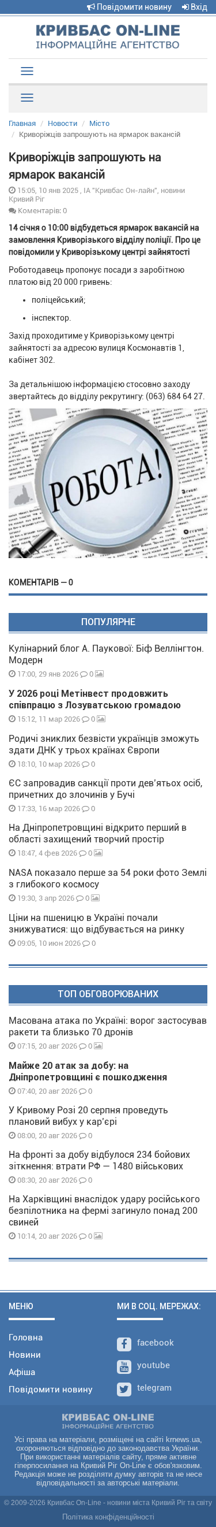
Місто (99, 123)
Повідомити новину (133, 7)
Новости (62, 123)
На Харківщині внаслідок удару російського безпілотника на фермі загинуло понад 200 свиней (104, 1211)
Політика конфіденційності (108, 1517)
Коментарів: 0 (41, 210)
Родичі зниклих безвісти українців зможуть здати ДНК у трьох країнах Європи (104, 744)
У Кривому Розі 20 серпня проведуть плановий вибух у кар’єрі (88, 1116)
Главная (22, 123)
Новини (25, 1355)
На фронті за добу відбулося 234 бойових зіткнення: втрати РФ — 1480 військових (99, 1160)
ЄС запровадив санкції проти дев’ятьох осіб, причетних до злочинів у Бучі (105, 789)
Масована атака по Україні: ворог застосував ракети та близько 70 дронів (108, 1026)
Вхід (198, 7)
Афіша (22, 1372)
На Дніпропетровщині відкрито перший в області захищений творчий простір (98, 833)
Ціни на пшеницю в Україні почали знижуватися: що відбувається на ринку (96, 923)
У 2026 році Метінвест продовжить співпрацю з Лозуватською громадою (95, 699)
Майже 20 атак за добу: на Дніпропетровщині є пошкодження (88, 1071)
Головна (26, 1337)
